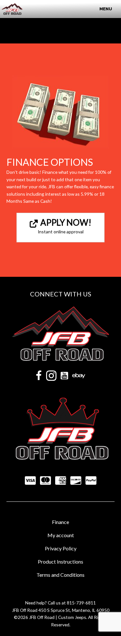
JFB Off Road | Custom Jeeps (57, 617)
